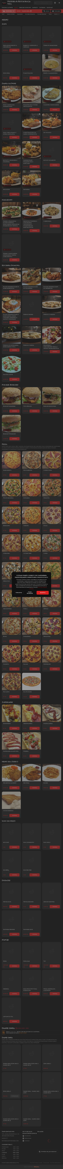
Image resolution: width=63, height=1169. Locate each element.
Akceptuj (42, 592)
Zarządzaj (19, 592)
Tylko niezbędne (30, 592)
